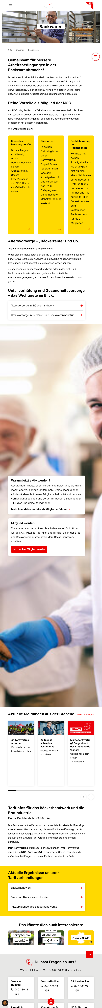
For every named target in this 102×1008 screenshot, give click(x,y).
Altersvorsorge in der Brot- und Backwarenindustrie (42, 315)
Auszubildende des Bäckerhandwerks (34, 906)
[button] (5, 1002)
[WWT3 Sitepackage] (89, 4)
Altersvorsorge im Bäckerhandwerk (32, 305)
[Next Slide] (91, 797)
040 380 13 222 (21, 991)
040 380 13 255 (51, 988)
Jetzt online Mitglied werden (29, 549)
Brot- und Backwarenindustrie (29, 897)
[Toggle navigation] (10, 5)
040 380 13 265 (81, 988)
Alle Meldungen (85, 714)
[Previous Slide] (83, 797)
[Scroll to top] (89, 954)
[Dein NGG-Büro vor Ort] (51, 1002)
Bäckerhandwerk (21, 887)
